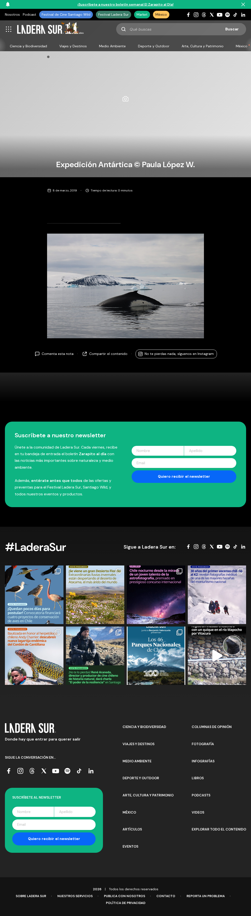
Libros (198, 778)
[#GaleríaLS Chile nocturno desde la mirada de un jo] (156, 594)
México (161, 14)
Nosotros (12, 14)
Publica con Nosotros (124, 896)
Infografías (203, 761)
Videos (198, 812)
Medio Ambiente (112, 46)
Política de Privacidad (125, 903)
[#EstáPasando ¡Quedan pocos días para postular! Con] (34, 594)
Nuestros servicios (75, 896)
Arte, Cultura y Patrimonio (203, 46)
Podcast (29, 14)
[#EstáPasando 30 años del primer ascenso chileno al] (217, 594)
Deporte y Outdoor (153, 46)
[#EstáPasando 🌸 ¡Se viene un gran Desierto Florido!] (95, 594)
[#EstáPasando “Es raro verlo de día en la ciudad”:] (217, 656)
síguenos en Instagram (179, 353)
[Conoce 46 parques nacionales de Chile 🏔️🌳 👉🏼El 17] (156, 656)
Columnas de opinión (212, 727)
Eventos (130, 846)
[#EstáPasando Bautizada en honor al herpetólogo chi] (34, 656)
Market (142, 14)
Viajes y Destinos (73, 46)
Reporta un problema (206, 896)
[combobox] (181, 29)
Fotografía (203, 744)
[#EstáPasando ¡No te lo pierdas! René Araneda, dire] (95, 656)
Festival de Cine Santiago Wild (66, 14)
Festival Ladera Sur (113, 14)
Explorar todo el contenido (219, 829)
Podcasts (201, 795)
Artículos (132, 829)
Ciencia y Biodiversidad (28, 46)
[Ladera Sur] (50, 29)
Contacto (165, 896)
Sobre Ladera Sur (31, 896)
